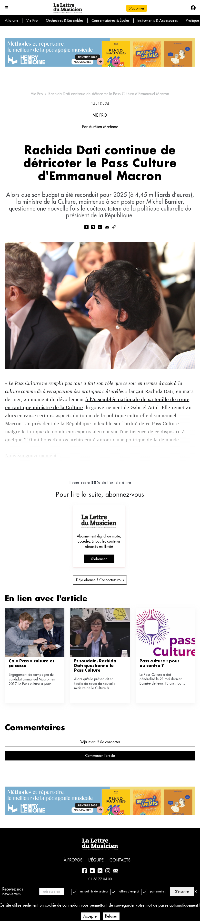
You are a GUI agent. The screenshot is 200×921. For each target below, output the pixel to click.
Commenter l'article (100, 755)
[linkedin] (100, 227)
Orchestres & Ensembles (64, 20)
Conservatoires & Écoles (110, 20)
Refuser (111, 916)
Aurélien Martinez (103, 126)
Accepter (90, 916)
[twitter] (93, 227)
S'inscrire (182, 891)
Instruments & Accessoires (158, 20)
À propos (73, 860)
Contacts (120, 860)
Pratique (192, 20)
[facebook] (86, 227)
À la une (11, 20)
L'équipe (96, 860)
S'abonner (99, 559)
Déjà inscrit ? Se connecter (100, 742)
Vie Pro (32, 20)
